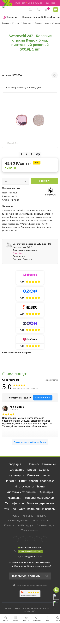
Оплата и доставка (18, 520)
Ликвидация (14, 497)
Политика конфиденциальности (32, 585)
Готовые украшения (41, 503)
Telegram (30, 539)
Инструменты (24, 486)
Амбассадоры (25, 525)
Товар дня (14, 464)
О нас (35, 520)
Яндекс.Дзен (44, 539)
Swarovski (49, 464)
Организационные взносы (37, 508)
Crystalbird (17, 469)
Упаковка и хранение (21, 492)
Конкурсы (28, 515)
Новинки (33, 464)
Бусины (44, 469)
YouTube (10, 508)
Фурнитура (16, 475)
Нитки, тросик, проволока (37, 480)
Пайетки (10, 480)
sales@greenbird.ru (32, 556)
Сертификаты (14, 503)
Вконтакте (16, 539)
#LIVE (15, 515)
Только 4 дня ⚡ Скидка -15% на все (34, 3)
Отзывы (45, 520)
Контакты (9, 525)
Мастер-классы (29, 530)
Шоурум (41, 515)
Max (23, 539)
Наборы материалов (39, 497)
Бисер (31, 469)
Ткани (41, 486)
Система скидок (45, 525)
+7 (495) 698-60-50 (30, 551)
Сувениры (46, 492)
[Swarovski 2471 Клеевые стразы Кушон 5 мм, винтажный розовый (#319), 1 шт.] (30, 120)
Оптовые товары (38, 475)
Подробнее (18, 253)
